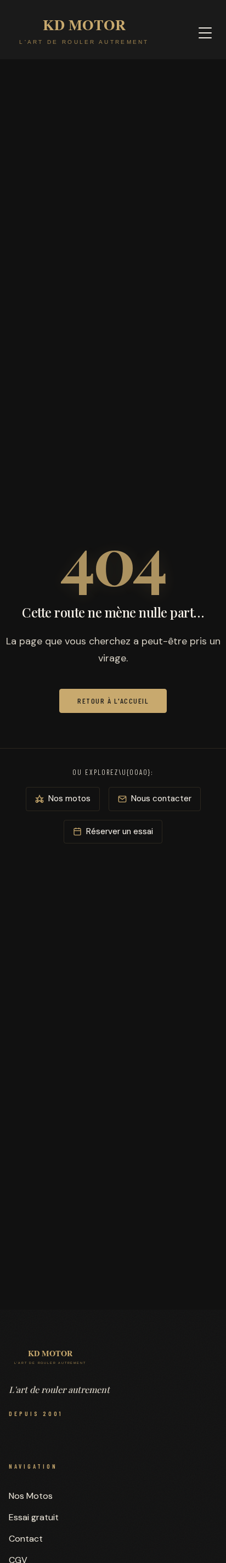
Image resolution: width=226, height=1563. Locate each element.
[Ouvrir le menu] (205, 33)
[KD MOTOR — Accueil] (84, 33)
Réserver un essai (119, 831)
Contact (26, 1538)
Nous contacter (161, 798)
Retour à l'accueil (113, 700)
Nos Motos (31, 1496)
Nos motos (69, 798)
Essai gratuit (34, 1517)
